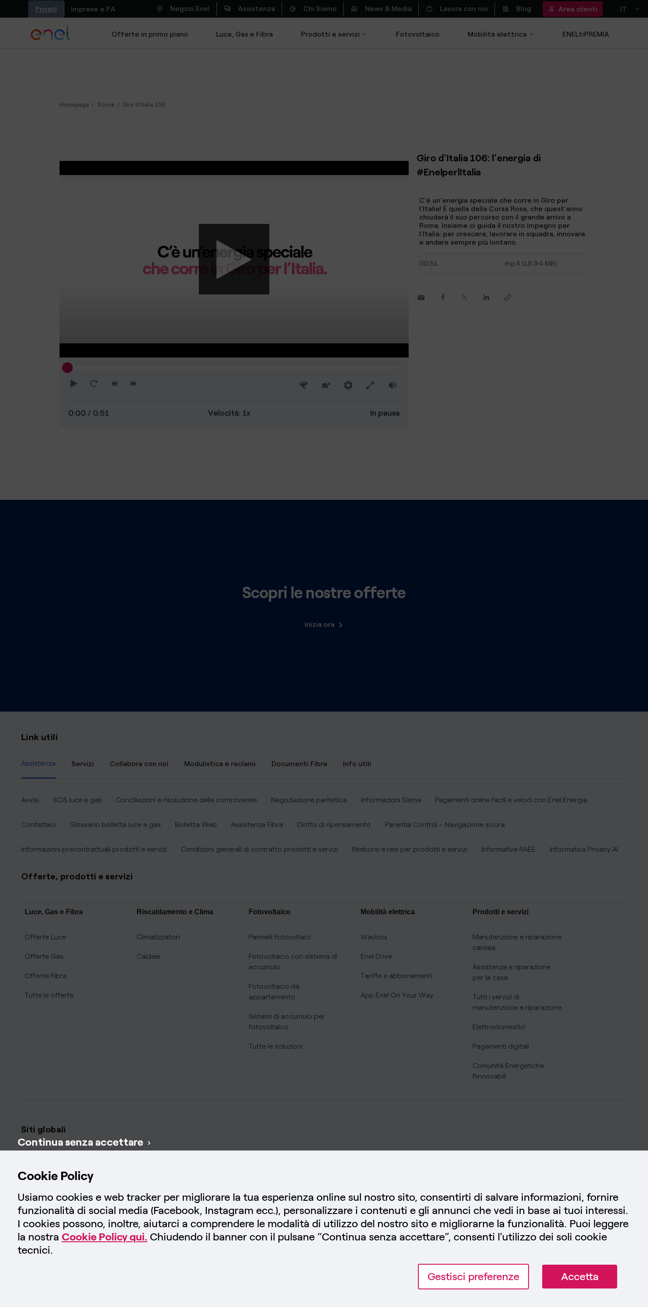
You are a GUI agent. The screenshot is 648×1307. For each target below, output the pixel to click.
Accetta (580, 1276)
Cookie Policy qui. (104, 1236)
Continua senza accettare (80, 1142)
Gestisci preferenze (473, 1276)
